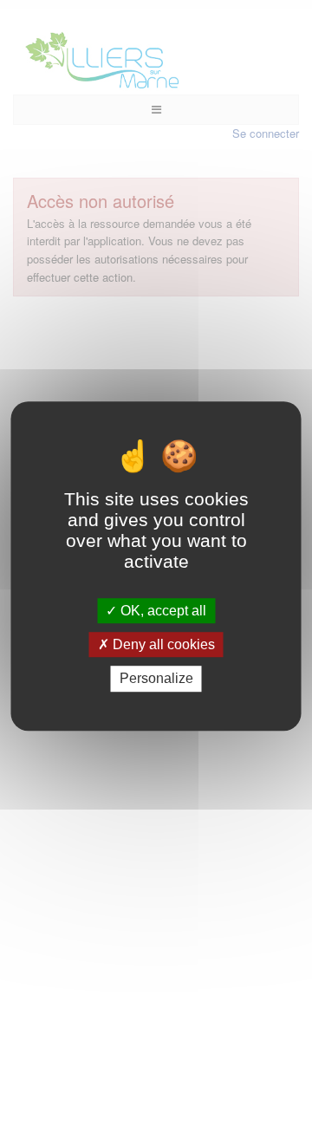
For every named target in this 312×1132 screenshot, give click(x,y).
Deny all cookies (162, 644)
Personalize (156, 679)
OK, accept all (161, 610)
